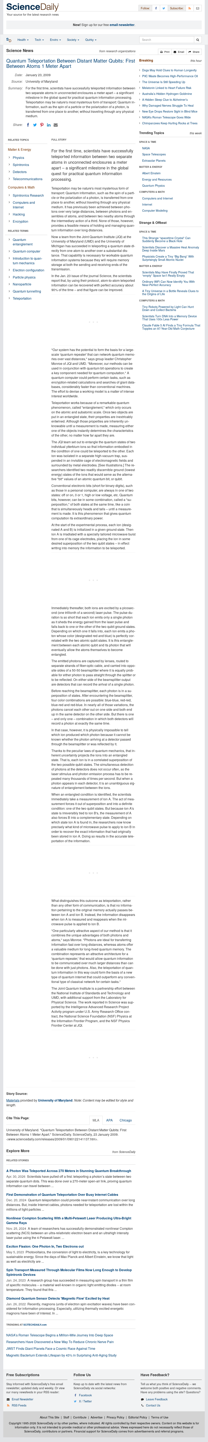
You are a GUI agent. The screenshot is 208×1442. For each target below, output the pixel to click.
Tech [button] (38, 40)
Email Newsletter (22, 1399)
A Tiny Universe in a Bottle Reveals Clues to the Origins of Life (170, 292)
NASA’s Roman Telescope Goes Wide (166, 117)
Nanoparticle (22, 284)
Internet (147, 204)
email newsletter (122, 24)
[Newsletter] (198, 8)
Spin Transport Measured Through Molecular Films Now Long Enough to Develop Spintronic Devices (69, 1272)
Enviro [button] (54, 40)
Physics (18, 157)
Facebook (85, 1395)
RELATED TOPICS (18, 140)
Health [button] (22, 40)
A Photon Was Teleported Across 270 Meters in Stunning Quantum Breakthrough (68, 1170)
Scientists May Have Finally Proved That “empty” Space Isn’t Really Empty (168, 273)
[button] (165, 52)
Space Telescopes (154, 154)
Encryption (20, 221)
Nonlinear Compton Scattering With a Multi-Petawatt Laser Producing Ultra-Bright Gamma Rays (68, 1220)
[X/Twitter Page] (164, 8)
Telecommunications (27, 179)
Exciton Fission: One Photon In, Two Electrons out (45, 1246)
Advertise (97, 1417)
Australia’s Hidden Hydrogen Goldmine (167, 94)
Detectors (20, 171)
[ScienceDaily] (32, 7)
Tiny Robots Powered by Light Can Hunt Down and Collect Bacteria (168, 308)
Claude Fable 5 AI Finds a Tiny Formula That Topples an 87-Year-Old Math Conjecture (171, 326)
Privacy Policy (115, 1417)
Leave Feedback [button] (157, 1399)
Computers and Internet (24, 204)
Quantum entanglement (22, 242)
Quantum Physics (153, 185)
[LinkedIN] (48, 124)
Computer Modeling (155, 210)
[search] (198, 39)
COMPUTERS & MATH (152, 192)
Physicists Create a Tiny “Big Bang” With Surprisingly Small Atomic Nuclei (168, 257)
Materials (13, 1100)
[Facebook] (28, 124)
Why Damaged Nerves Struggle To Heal (168, 105)
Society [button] (72, 40)
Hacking (19, 214)
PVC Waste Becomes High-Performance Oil (170, 76)
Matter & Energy (19, 149)
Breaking (146, 60)
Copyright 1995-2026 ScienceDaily (31, 1423)
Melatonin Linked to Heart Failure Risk (166, 88)
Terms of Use (159, 1417)
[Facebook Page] (156, 8)
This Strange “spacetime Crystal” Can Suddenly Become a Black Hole (166, 239)
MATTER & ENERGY (150, 167)
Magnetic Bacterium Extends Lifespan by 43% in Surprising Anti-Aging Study (61, 1355)
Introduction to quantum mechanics (27, 260)
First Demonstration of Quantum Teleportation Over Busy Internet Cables (62, 1194)
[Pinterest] (41, 124)
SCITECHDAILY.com (35, 1324)
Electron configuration (28, 270)
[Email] (55, 124)
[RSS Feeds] (190, 8)
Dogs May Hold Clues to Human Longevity (169, 70)
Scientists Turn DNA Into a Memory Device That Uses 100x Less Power (169, 317)
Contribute (80, 1417)
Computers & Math (21, 187)
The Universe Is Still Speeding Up (163, 82)
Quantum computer (26, 251)
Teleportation (22, 298)
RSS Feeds (19, 1405)
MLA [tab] (96, 1120)
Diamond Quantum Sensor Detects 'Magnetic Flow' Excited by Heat (57, 1298)
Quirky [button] (89, 40)
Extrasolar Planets (154, 160)
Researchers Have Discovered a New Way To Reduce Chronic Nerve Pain (60, 1341)
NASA (146, 148)
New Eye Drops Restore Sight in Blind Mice (169, 111)
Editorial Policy (137, 1417)
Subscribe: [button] (177, 8)
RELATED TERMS (18, 231)
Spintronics (21, 164)
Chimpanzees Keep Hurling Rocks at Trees (169, 123)
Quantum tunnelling (27, 291)
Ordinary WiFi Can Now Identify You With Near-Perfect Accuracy (168, 283)
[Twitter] (34, 124)
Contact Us (153, 1405)
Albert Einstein (151, 173)
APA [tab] (109, 1120)
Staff (66, 1417)
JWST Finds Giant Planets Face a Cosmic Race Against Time (50, 1348)
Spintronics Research (28, 195)
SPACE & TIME (147, 142)
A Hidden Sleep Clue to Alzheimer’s (165, 100)
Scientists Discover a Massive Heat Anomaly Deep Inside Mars (170, 248)
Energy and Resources (157, 179)
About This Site (49, 1417)
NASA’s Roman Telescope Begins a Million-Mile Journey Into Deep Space (59, 1335)
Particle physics (24, 277)
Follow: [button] (145, 8)
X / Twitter (85, 1401)
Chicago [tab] (126, 1120)
